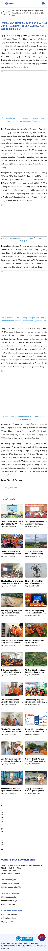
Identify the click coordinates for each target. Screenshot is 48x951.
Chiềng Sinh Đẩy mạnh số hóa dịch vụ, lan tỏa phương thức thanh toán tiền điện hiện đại (36, 522)
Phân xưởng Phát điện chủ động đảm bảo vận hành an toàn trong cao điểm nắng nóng (12, 641)
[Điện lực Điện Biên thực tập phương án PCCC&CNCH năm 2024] (36, 630)
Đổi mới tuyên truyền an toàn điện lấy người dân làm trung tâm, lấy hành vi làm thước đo (12, 552)
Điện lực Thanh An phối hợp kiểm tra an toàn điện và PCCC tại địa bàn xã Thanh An (11, 730)
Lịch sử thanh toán (8, 897)
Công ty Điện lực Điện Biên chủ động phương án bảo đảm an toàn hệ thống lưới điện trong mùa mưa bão (12, 700)
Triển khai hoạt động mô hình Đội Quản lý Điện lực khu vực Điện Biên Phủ (11, 671)
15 (2, 819)
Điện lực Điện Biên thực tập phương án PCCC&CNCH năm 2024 (35, 641)
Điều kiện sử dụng (8, 918)
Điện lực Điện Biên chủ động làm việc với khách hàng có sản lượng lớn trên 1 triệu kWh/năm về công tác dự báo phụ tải (11, 789)
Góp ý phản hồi (7, 921)
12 (2, 812)
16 (2, 822)
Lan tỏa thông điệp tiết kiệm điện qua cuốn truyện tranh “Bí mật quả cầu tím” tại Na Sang (36, 700)
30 (2, 831)
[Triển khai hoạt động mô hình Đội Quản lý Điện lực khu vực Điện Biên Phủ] (12, 659)
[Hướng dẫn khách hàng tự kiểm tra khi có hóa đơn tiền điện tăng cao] (36, 719)
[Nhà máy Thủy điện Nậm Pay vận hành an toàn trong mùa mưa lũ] (12, 600)
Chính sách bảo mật (9, 914)
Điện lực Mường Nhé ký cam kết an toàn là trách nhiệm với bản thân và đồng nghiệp (35, 611)
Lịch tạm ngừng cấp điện (11, 887)
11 (2, 810)
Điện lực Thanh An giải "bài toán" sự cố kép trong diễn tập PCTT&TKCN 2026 (36, 760)
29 (2, 829)
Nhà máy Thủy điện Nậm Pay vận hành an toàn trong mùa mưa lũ (11, 611)
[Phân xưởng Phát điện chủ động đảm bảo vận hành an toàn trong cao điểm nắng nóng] (12, 630)
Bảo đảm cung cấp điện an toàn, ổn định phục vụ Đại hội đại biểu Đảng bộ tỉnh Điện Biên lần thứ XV (11, 760)
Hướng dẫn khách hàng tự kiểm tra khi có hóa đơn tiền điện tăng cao (36, 730)
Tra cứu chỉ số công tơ (10, 883)
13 (2, 815)
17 (2, 824)
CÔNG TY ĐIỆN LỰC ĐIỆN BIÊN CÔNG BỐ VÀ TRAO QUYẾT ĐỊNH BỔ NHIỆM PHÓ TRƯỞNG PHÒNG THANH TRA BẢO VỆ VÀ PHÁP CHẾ (12, 522)
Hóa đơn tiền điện (8, 904)
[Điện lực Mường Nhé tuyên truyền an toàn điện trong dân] (12, 570)
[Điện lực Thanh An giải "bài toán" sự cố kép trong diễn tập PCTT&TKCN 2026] (36, 748)
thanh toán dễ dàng (8, 900)
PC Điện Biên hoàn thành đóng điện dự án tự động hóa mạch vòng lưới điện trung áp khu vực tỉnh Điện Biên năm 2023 (36, 671)
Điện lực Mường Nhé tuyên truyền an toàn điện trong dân (12, 582)
